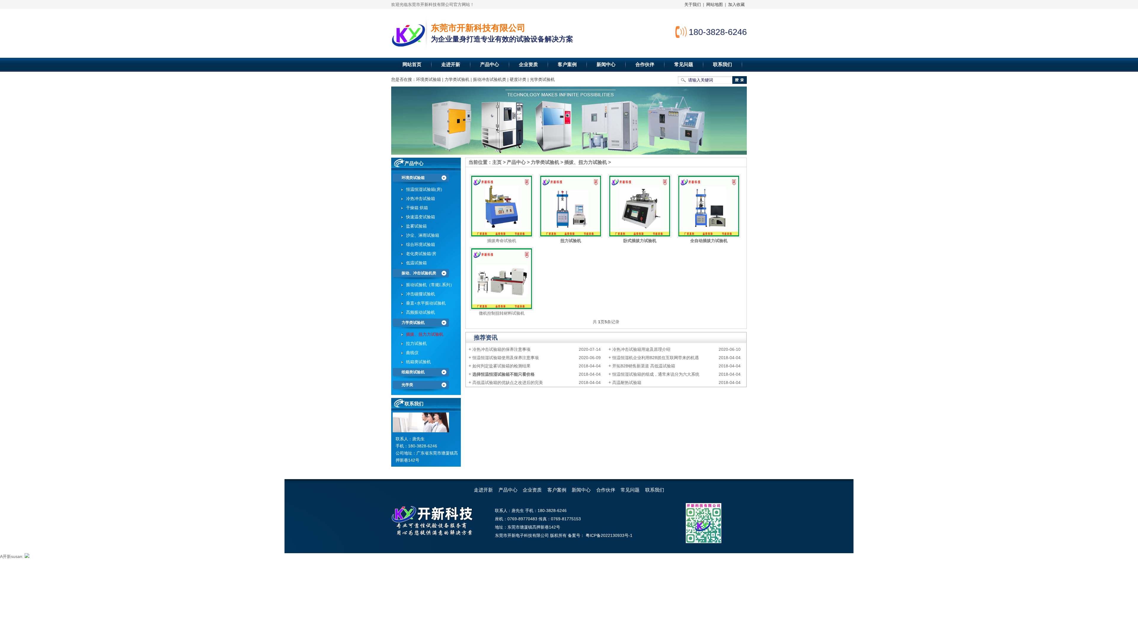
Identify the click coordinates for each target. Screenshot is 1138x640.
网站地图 (714, 4)
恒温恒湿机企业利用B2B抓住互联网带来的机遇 (655, 357)
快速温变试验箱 (420, 217)
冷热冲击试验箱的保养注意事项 (501, 349)
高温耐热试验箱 (626, 382)
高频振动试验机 (420, 312)
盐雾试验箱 (416, 226)
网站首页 (411, 64)
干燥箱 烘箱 (417, 208)
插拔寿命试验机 (501, 240)
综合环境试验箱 (420, 244)
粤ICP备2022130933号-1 (608, 535)
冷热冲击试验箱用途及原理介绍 (641, 349)
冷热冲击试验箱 (420, 198)
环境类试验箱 (413, 177)
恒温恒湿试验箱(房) (424, 189)
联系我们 (722, 64)
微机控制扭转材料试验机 (502, 313)
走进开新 (450, 64)
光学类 (407, 385)
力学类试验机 (545, 162)
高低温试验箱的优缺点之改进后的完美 (507, 382)
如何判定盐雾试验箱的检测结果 (501, 366)
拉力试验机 (416, 343)
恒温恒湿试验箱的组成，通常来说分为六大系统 (655, 374)
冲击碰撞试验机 (420, 294)
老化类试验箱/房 (421, 254)
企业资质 (528, 64)
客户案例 (567, 64)
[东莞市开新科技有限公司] (408, 34)
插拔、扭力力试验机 (585, 162)
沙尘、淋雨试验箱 (422, 235)
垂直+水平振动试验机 (426, 303)
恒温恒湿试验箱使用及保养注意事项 (505, 357)
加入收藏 (736, 4)
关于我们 (692, 4)
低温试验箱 (416, 263)
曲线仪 (412, 353)
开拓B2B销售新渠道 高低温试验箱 (643, 366)
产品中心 (489, 64)
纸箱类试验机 (418, 362)
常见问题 (683, 64)
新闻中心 (606, 64)
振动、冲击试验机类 (419, 273)
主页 (497, 162)
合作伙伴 (644, 64)
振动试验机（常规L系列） (430, 285)
